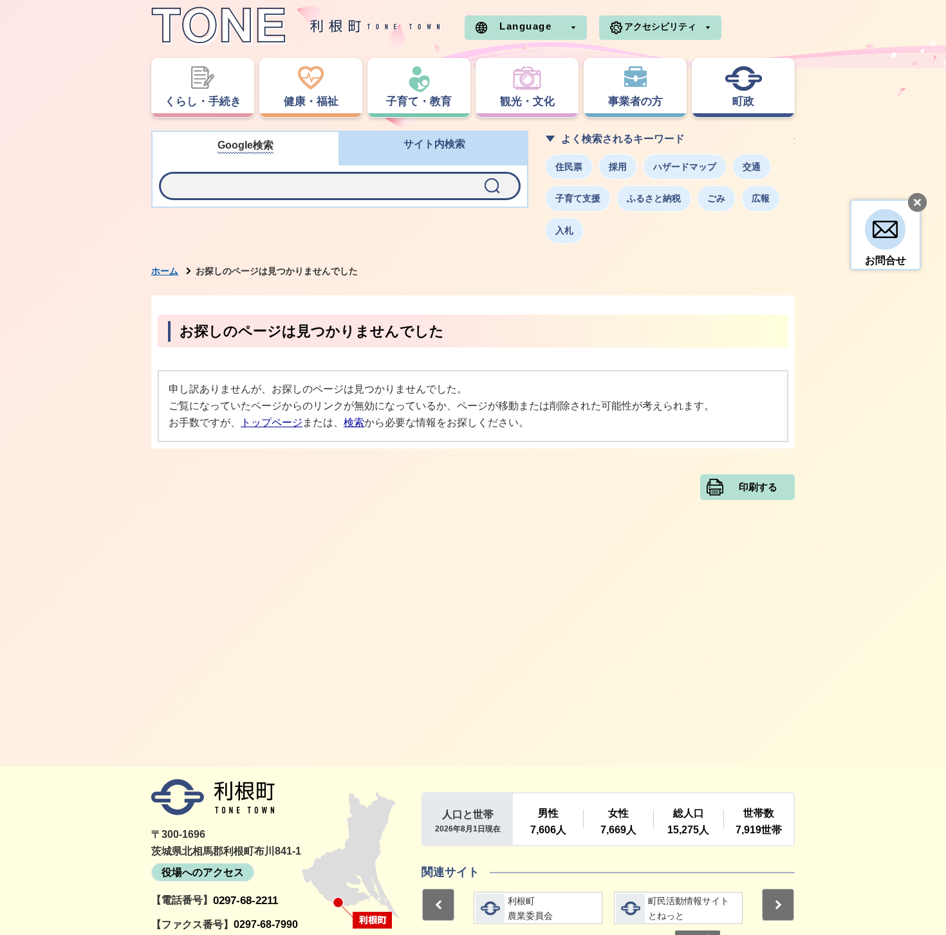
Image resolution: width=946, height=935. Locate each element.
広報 (761, 198)
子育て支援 (577, 198)
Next (778, 905)
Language (525, 26)
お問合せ (885, 260)
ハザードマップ (684, 167)
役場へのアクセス (203, 872)
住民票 (568, 167)
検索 (354, 422)
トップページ (271, 422)
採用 (618, 167)
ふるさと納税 (654, 198)
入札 (564, 230)
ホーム (164, 271)
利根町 (213, 797)
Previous (438, 905)
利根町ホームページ (296, 25)
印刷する (758, 487)
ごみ (716, 198)
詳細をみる (538, 908)
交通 (752, 167)
